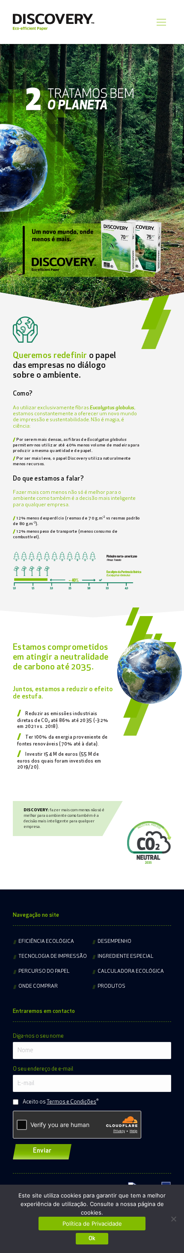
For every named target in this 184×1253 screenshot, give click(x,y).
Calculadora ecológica (131, 971)
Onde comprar (38, 986)
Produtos (111, 986)
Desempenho (114, 941)
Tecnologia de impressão (52, 956)
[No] (173, 1219)
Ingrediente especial (126, 956)
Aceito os (59, 1102)
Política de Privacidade (92, 1223)
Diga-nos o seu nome (38, 1036)
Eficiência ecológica (46, 941)
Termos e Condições (71, 1102)
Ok (92, 1238)
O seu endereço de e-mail (43, 1069)
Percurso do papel (44, 971)
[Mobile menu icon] (161, 22)
